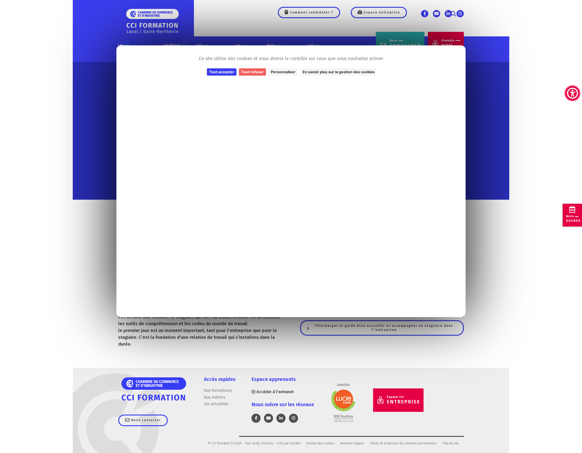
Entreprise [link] (403, 400)
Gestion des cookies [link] (320, 443)
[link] (572, 70)
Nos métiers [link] (214, 397)
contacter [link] (405, 44)
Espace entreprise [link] (381, 12)
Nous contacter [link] (145, 420)
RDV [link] (448, 44)
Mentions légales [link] (352, 443)
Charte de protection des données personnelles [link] (403, 443)
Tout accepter (221, 72)
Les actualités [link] (216, 403)
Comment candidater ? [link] (310, 12)
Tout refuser (252, 72)
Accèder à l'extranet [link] (275, 391)
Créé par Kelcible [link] (289, 443)
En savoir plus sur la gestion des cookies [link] (339, 72)
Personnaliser (283, 72)
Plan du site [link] (451, 443)
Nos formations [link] (218, 390)
